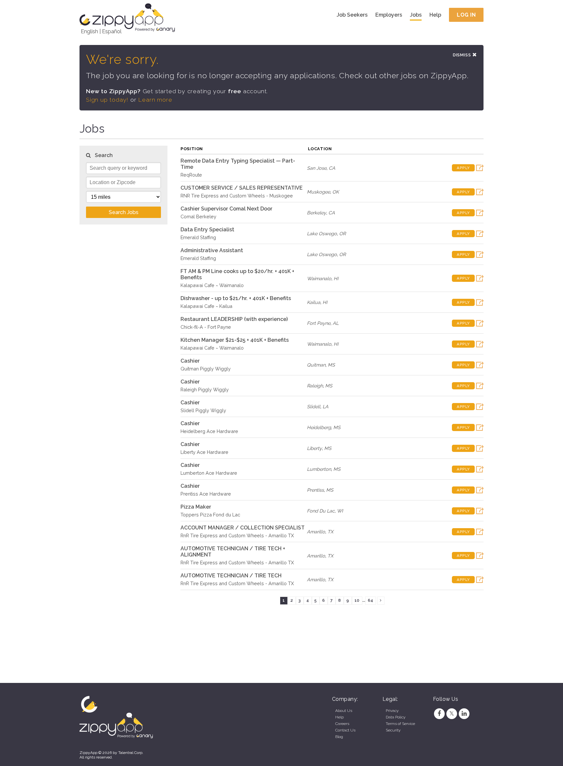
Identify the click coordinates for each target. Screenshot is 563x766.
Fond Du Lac (321, 510)
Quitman (316, 365)
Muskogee (318, 192)
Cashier (190, 361)
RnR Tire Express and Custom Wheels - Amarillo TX (237, 535)
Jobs (416, 15)
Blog (339, 736)
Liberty (314, 448)
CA (332, 168)
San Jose (316, 168)
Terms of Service (400, 723)
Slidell (313, 406)
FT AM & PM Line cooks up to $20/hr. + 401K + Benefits (237, 274)
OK (335, 192)
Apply (463, 168)
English (89, 31)
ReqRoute (191, 175)
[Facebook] (439, 713)
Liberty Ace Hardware (204, 452)
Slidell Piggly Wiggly (203, 410)
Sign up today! (107, 99)
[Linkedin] (464, 713)
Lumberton (319, 469)
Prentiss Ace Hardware (205, 494)
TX (330, 531)
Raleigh (315, 385)
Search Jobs (123, 212)
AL (336, 323)
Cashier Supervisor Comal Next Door (226, 209)
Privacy (392, 710)
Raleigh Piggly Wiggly (204, 389)
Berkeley (316, 212)
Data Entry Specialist (207, 229)
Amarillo (316, 531)
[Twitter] (451, 713)
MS (331, 365)
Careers (342, 723)
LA (325, 406)
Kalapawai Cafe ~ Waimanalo (212, 285)
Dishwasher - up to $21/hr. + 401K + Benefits (235, 298)
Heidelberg (319, 427)
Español (112, 31)
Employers (388, 15)
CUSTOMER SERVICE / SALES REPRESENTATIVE (241, 188)
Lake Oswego (322, 233)
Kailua (313, 302)
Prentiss (315, 490)
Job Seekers (352, 15)
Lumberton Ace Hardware (208, 473)
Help (435, 15)
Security (393, 730)
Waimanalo (319, 278)
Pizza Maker (195, 507)
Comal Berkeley (198, 216)
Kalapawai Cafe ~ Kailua (206, 306)
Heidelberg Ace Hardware (209, 431)
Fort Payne (318, 323)
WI (340, 510)
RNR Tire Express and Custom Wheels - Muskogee (236, 195)
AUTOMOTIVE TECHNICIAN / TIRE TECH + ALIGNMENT (232, 551)
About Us (343, 710)
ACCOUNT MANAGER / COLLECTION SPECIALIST (242, 528)
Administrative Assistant (211, 250)
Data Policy (395, 717)
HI (336, 278)
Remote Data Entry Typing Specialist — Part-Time (237, 164)
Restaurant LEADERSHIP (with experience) (234, 319)
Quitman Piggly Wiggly (205, 368)
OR (342, 233)
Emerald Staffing (198, 237)
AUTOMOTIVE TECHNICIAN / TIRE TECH (231, 575)
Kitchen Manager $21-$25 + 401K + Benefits (234, 340)
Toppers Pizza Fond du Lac (210, 514)
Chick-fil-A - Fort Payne (205, 327)
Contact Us (345, 730)
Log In (466, 15)
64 (370, 600)
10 (356, 600)
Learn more (155, 99)
